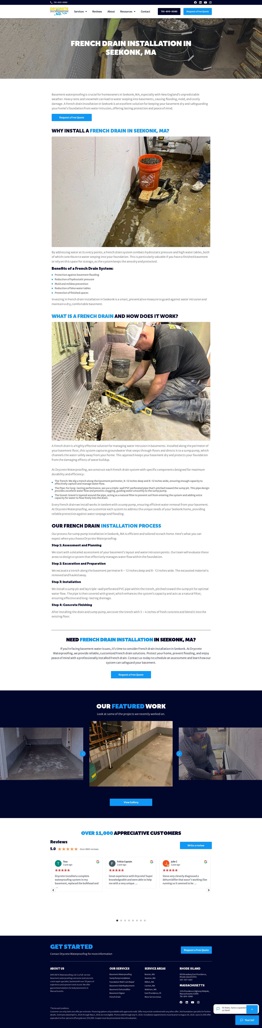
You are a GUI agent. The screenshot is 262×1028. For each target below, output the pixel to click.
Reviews (97, 11)
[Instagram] (210, 2)
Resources (126, 11)
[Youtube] (205, 2)
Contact (145, 11)
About (111, 11)
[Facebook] (195, 2)
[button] (83, 754)
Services (79, 11)
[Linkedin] (200, 2)
